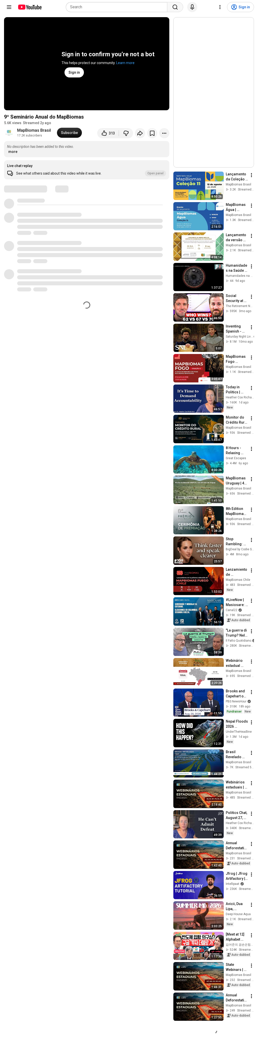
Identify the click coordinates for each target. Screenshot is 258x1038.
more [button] (12, 152)
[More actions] (164, 133)
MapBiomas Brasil (34, 130)
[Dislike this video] (126, 133)
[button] (86, 169)
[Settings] (220, 7)
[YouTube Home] (29, 7)
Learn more (125, 63)
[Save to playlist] (152, 133)
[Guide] (9, 7)
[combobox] (118, 7)
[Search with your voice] (192, 7)
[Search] (175, 7)
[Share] (140, 133)
